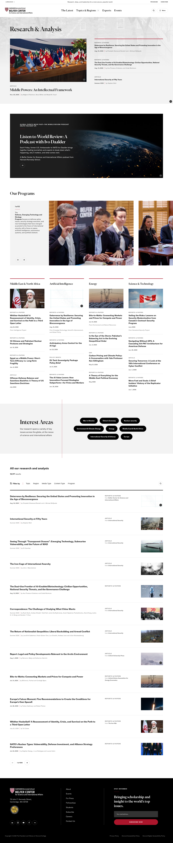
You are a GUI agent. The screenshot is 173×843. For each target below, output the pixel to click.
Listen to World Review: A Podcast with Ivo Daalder (43, 139)
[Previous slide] (18, 259)
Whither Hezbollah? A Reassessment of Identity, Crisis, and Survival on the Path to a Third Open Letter (26, 319)
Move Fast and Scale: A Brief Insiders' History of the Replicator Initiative (145, 383)
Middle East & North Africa (133, 429)
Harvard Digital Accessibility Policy (154, 836)
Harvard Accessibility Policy (131, 836)
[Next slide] (24, 259)
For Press (70, 798)
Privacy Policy (114, 836)
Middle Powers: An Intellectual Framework (41, 90)
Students (69, 807)
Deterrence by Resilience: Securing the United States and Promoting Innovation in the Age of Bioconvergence (66, 319)
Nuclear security (130, 421)
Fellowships (71, 803)
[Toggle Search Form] (160, 483)
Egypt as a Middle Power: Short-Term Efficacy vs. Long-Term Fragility (25, 361)
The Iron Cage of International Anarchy (30, 563)
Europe (126, 437)
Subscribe (164, 2)
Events (68, 794)
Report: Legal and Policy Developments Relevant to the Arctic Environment (49, 654)
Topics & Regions (87, 10)
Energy (111, 429)
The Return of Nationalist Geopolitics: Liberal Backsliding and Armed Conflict (50, 631)
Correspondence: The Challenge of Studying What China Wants (42, 609)
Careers (69, 816)
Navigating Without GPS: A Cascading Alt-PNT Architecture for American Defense (146, 343)
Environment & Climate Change (89, 429)
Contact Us (70, 821)
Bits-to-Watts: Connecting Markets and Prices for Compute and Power (105, 316)
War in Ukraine (89, 421)
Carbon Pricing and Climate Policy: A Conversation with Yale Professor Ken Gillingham (106, 358)
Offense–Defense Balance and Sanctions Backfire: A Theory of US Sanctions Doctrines (27, 380)
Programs (154, 2)
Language (9, 1)
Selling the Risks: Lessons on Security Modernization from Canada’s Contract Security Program (142, 319)
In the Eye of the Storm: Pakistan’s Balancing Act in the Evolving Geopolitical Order (105, 338)
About (68, 789)
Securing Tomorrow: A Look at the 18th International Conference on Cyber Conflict (145, 363)
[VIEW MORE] (22, 165)
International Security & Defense (103, 437)
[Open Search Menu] (153, 10)
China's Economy (109, 421)
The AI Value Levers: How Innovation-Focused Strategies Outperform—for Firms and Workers (67, 380)
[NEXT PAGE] (27, 762)
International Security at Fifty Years (108, 80)
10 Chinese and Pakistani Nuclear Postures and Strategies (26, 342)
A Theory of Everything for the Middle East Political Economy (103, 376)
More (163, 10)
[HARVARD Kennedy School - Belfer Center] (19, 10)
